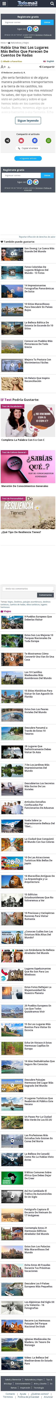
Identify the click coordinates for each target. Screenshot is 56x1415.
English (50, 61)
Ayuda (23, 1393)
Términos (38, 35)
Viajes (10, 601)
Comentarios (45, 595)
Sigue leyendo (28, 120)
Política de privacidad (28, 1396)
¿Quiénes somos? (40, 1393)
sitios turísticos (33, 604)
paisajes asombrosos (32, 601)
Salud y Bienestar (13, 1379)
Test (8, 399)
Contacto (10, 1393)
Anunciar (48, 1396)
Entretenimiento (22, 1383)
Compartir (48, 66)
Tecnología (39, 1387)
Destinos (18, 601)
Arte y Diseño (40, 1383)
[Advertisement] (28, 215)
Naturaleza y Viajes (19, 42)
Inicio (3, 42)
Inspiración (25, 1387)
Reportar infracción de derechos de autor (37, 237)
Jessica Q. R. (19, 72)
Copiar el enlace (29, 148)
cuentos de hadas (17, 604)
